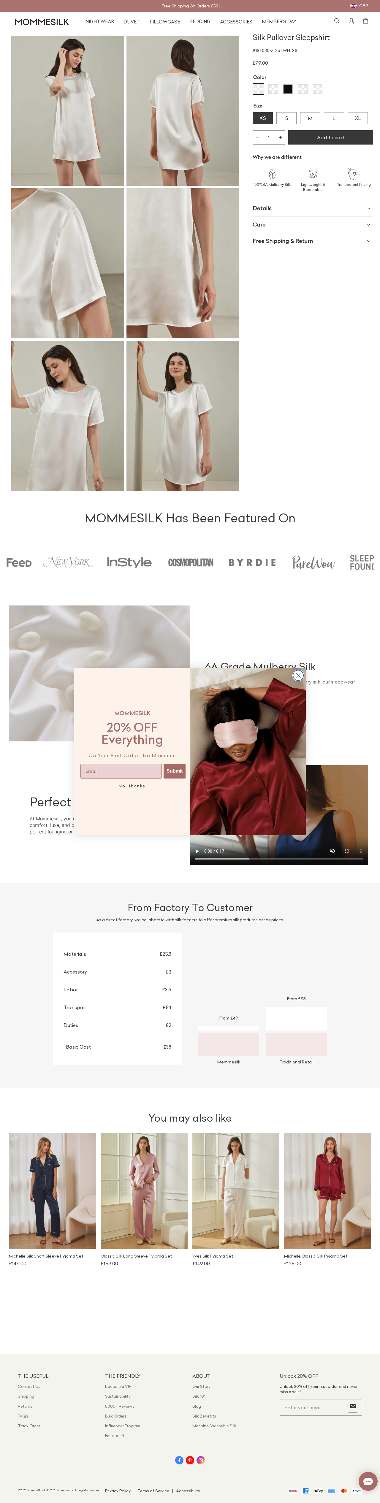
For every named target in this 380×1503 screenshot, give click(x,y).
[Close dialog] (298, 675)
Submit (175, 770)
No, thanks (132, 786)
